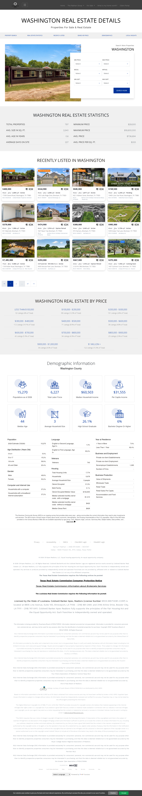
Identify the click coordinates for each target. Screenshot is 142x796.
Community (91, 769)
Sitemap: (41, 769)
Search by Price (83, 35)
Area (99, 769)
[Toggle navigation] (25, 5)
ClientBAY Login (81, 542)
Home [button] (62, 6)
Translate (87, 774)
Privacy (37, 542)
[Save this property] (32, 171)
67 (28, 284)
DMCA (65, 542)
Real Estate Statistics (34, 35)
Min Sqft (77, 79)
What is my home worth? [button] (107, 6)
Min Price (77, 60)
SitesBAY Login (99, 542)
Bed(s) (76, 69)
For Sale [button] (90, 6)
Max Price (105, 60)
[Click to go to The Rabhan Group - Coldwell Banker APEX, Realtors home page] (17, 5)
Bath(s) (104, 69)
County (70, 769)
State (63, 769)
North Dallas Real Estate (52, 769)
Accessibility (51, 542)
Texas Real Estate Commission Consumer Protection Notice (71, 580)
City (76, 769)
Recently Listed (59, 35)
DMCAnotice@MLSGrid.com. (74, 713)
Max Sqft (105, 79)
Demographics (107, 35)
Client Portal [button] (124, 6)
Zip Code (83, 769)
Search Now (121, 90)
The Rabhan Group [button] (75, 6)
